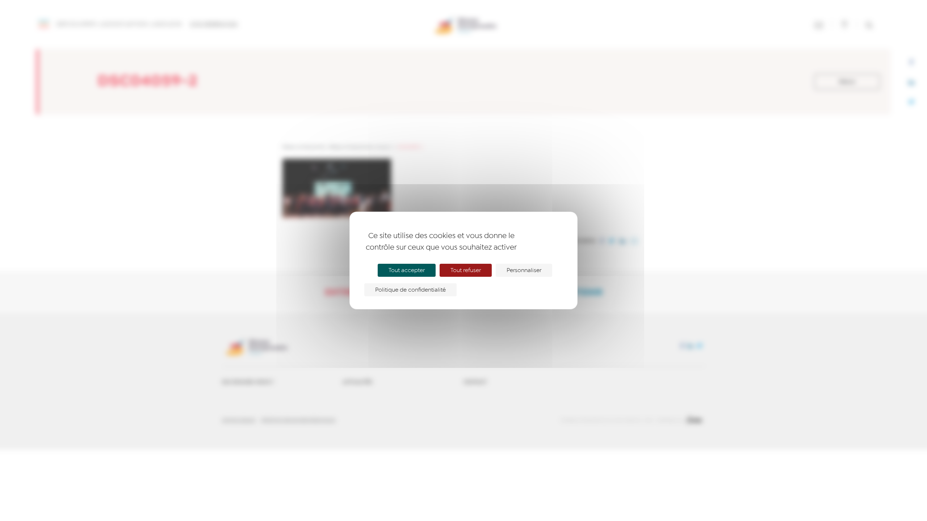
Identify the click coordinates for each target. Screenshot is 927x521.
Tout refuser (465, 270)
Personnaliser (524, 270)
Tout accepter (407, 270)
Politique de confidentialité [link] (410, 290)
